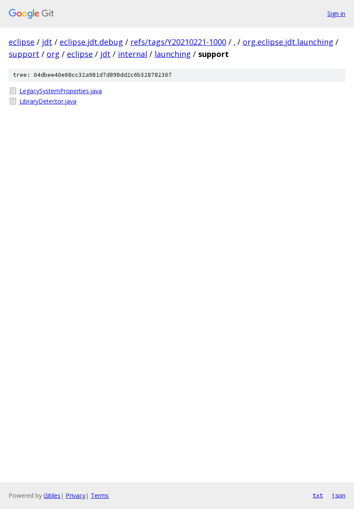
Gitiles (52, 495)
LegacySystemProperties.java (60, 91)
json (338, 495)
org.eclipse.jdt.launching (288, 42)
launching (173, 54)
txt (318, 495)
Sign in (336, 13)
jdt (47, 42)
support (24, 54)
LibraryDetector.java (47, 101)
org (53, 54)
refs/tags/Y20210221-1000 (178, 42)
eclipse (22, 42)
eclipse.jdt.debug (91, 42)
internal (132, 54)
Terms (100, 495)
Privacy (75, 495)
